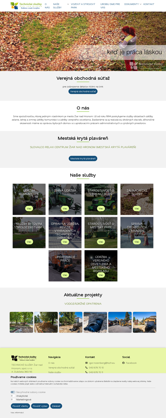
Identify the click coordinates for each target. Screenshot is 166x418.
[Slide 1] (78, 67)
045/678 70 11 (96, 372)
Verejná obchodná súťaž (83, 91)
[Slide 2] (83, 67)
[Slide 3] (88, 67)
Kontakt (148, 4)
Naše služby (54, 372)
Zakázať (56, 405)
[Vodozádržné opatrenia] (21, 322)
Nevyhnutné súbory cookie (31, 392)
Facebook (131, 362)
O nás (47, 6)
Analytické (22, 395)
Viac (29, 208)
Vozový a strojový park (83, 6)
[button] (68, 4)
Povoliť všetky (20, 405)
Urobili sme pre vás (110, 6)
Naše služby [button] (57, 6)
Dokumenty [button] (131, 4)
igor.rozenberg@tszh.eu (102, 362)
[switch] (13, 396)
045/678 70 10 (96, 367)
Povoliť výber (40, 405)
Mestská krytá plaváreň (83, 158)
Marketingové (23, 399)
